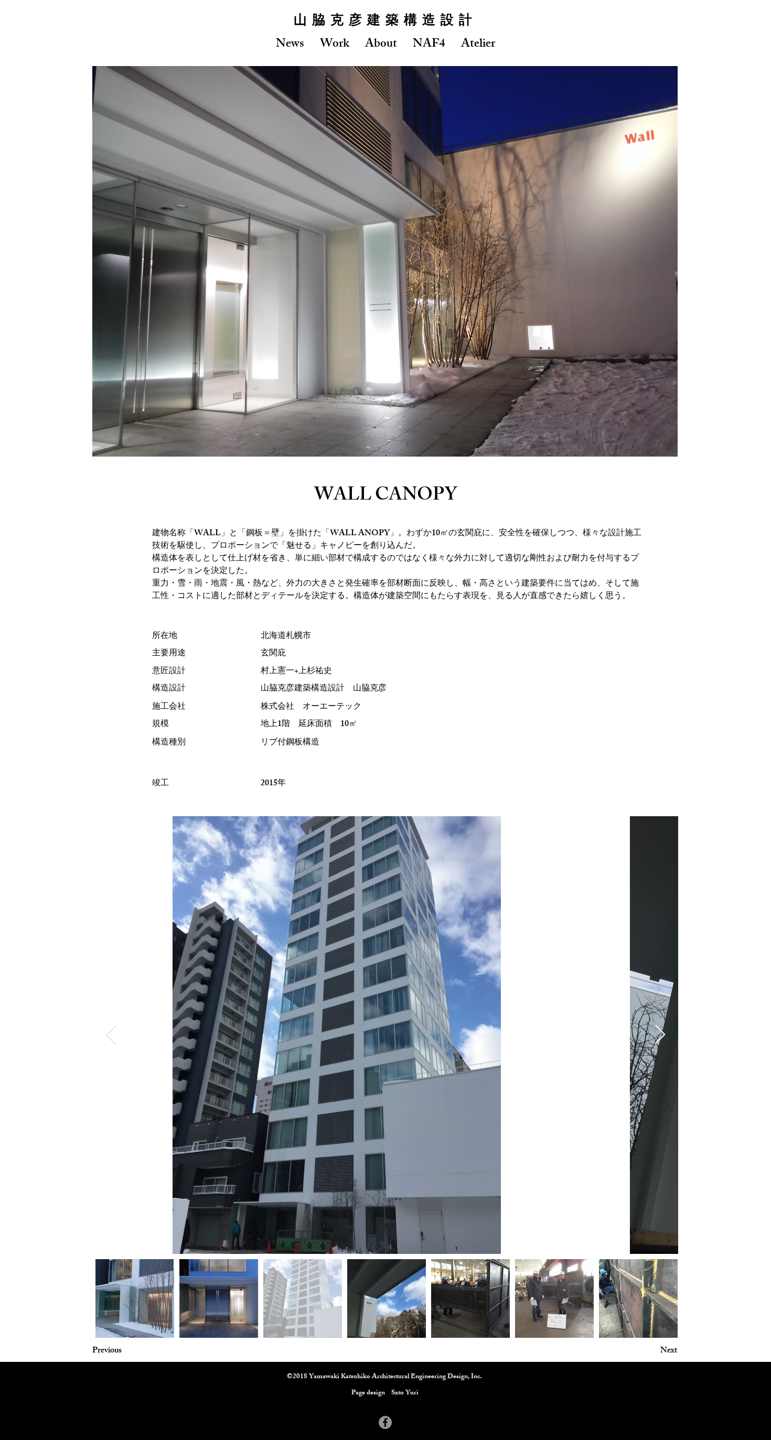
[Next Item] (660, 1035)
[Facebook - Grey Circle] (385, 1422)
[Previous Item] (111, 1035)
